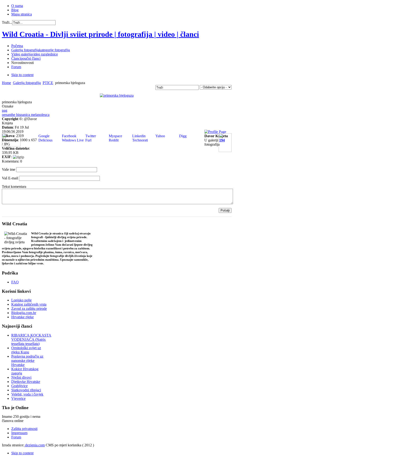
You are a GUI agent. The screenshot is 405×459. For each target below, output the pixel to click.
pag (4, 110)
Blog (15, 10)
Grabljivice (19, 386)
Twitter (90, 136)
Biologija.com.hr (23, 313)
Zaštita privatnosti (24, 429)
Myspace (115, 136)
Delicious (45, 140)
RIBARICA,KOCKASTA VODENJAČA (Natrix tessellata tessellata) (31, 339)
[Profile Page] (215, 132)
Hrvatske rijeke (22, 317)
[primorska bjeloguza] (117, 95)
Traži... (7, 22)
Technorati (139, 140)
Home (6, 83)
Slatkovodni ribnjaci (26, 390)
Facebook (68, 136)
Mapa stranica (21, 14)
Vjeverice (18, 398)
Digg (182, 136)
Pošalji (225, 210)
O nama (17, 6)
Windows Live (72, 140)
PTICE (48, 83)
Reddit (113, 140)
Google (43, 136)
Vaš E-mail (10, 178)
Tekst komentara (14, 187)
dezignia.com (34, 445)
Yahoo (160, 136)
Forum (16, 437)
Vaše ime (8, 169)
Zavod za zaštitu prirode (29, 309)
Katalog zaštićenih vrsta (28, 304)
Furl (87, 140)
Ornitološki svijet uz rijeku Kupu (26, 350)
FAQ (15, 282)
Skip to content (22, 75)
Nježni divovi (21, 377)
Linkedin (138, 136)
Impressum (19, 433)
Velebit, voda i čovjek (27, 394)
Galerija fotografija (27, 83)
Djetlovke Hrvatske (25, 382)
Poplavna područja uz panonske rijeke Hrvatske (27, 360)
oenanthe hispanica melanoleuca (25, 115)
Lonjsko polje (21, 300)
